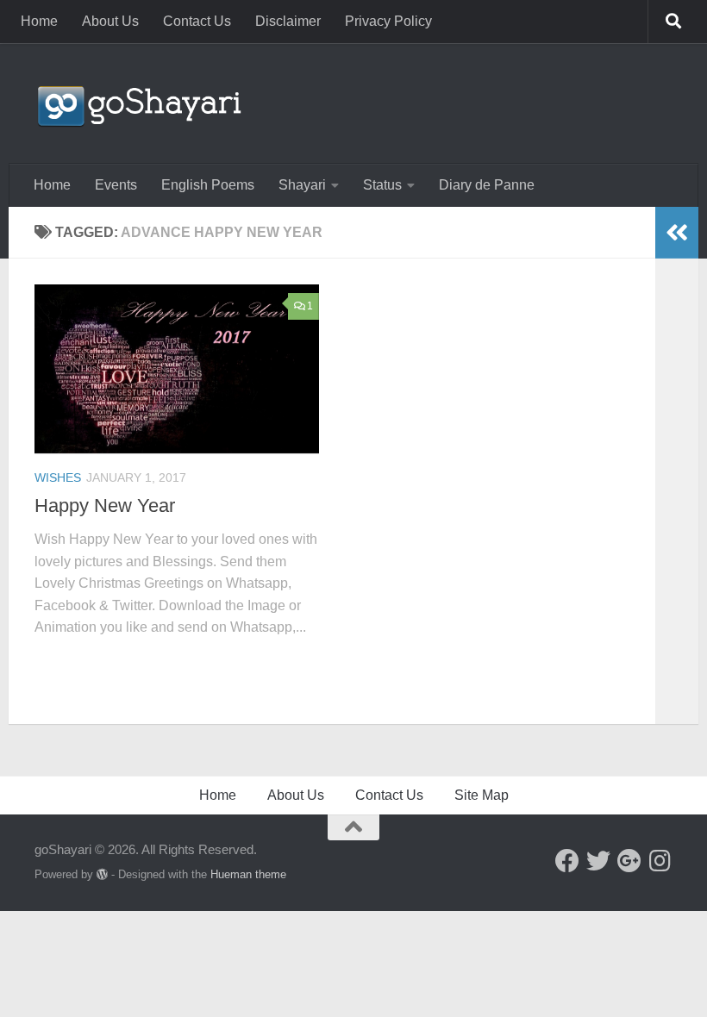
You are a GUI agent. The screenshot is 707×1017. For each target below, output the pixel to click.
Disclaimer (288, 21)
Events (116, 185)
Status (382, 185)
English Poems (207, 185)
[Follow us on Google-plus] (629, 861)
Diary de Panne (487, 185)
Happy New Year (104, 505)
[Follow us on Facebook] (567, 861)
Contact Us (197, 21)
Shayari (302, 185)
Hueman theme (248, 874)
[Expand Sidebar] (676, 233)
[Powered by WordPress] (102, 874)
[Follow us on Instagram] (660, 861)
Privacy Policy (388, 21)
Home (39, 21)
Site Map (481, 795)
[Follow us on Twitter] (598, 861)
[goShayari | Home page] (137, 103)
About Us (110, 21)
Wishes (57, 477)
